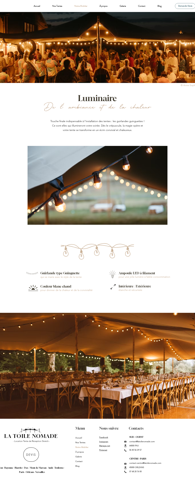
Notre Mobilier (82, 447)
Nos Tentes (80, 442)
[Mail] (125, 441)
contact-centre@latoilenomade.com (145, 463)
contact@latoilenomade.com (142, 441)
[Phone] (125, 450)
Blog (77, 466)
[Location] (125, 446)
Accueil (78, 437)
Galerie (78, 456)
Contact (79, 461)
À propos (79, 452)
